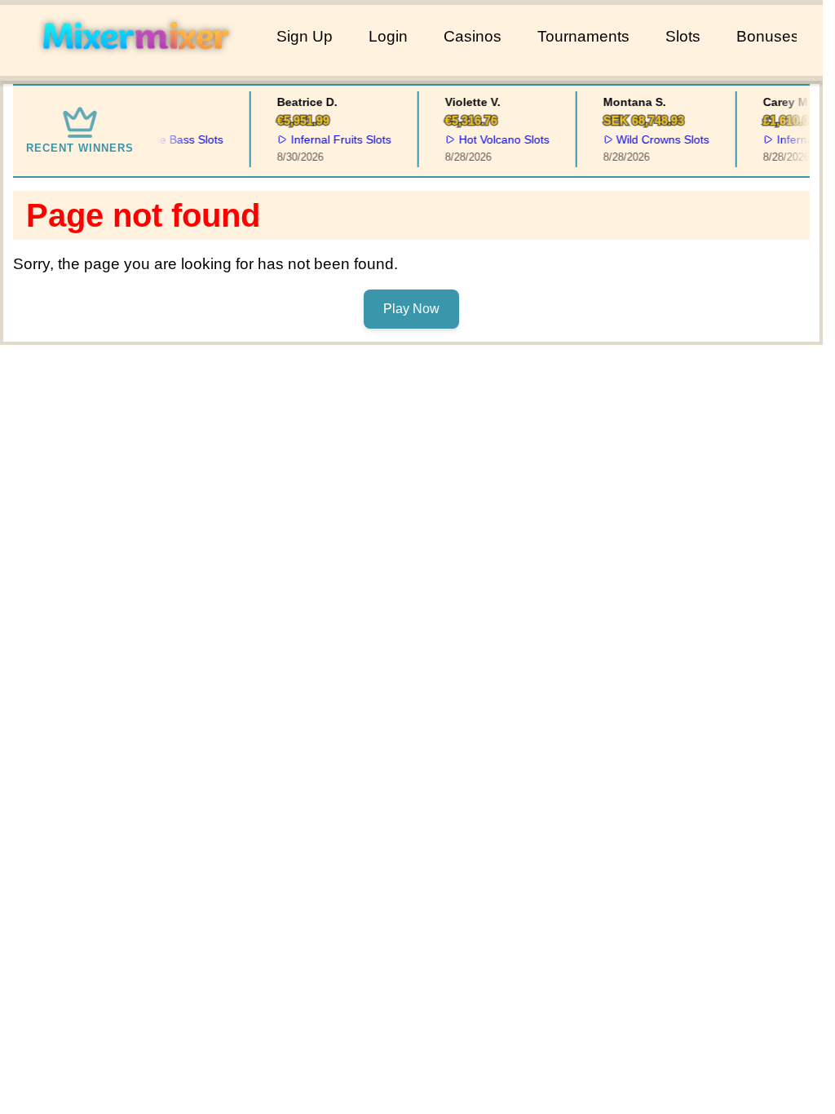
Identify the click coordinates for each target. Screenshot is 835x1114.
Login (388, 36)
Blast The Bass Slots (166, 139)
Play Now (411, 309)
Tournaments (583, 36)
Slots (682, 36)
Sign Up (304, 36)
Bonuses (767, 36)
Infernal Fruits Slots (336, 139)
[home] (135, 64)
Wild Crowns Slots (658, 139)
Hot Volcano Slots (499, 139)
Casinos (472, 36)
